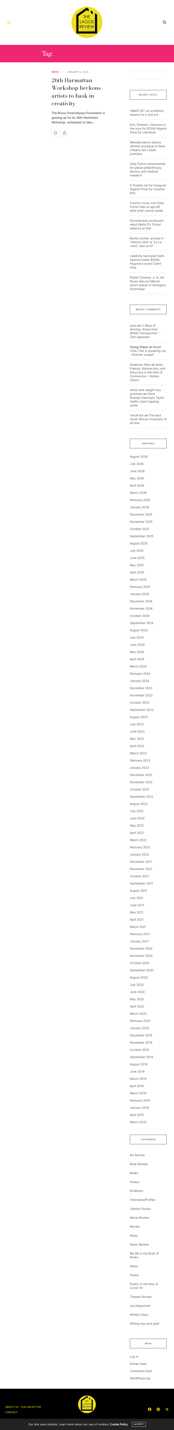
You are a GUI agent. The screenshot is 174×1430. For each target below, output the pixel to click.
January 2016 (139, 1107)
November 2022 (141, 782)
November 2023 (141, 695)
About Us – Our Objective (23, 1407)
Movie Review (139, 1217)
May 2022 (137, 825)
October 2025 (139, 529)
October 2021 (139, 876)
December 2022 (141, 775)
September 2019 (141, 1057)
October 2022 (139, 789)
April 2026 (137, 485)
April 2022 (137, 832)
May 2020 (137, 999)
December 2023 (141, 688)
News (55, 72)
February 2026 (140, 500)
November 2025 (141, 521)
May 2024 (137, 652)
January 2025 (139, 594)
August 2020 (139, 977)
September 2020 (141, 970)
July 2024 (137, 637)
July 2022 (136, 811)
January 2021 (139, 941)
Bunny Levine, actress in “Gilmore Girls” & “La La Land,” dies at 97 (147, 242)
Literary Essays (140, 1208)
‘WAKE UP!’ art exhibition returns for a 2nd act (147, 112)
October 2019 (139, 1049)
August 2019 (138, 1064)
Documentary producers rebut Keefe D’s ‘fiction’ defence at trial (147, 224)
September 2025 (141, 536)
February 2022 (140, 847)
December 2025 (141, 514)
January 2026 (139, 507)
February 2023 (140, 760)
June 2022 (137, 818)
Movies (135, 1226)
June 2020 (137, 992)
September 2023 (141, 709)
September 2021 (141, 883)
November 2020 (141, 955)
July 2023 (137, 724)
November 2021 (141, 869)
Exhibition (136, 1191)
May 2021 (136, 912)
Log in (134, 1356)
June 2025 (137, 558)
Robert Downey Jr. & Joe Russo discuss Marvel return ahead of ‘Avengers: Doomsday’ (148, 283)
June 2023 (137, 731)
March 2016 (138, 1093)
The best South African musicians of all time (148, 419)
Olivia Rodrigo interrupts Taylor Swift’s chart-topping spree (147, 399)
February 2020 (140, 1021)
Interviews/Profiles (142, 1199)
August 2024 (139, 630)
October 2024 (139, 615)
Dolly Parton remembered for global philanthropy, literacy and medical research (147, 169)
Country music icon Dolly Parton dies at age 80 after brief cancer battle (147, 206)
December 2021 (141, 861)
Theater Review (141, 1297)
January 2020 (139, 1028)
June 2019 (137, 1071)
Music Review (139, 1244)
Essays (134, 1182)
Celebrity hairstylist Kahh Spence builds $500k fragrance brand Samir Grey (147, 261)
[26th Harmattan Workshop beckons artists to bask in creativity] (56, 133)
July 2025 (137, 550)
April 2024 (137, 659)
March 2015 (138, 1122)
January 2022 (139, 854)
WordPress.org (140, 1378)
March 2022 (138, 840)
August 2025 (139, 543)
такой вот (137, 415)
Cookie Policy (119, 1424)
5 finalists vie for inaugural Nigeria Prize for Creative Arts (148, 189)
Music (134, 1235)
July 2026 (137, 464)
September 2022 (141, 796)
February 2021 (140, 934)
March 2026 (138, 492)
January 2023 (139, 767)
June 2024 (137, 644)
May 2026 (137, 478)
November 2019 (141, 1042)
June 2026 (137, 471)
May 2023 (137, 738)
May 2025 (137, 565)
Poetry (134, 1275)
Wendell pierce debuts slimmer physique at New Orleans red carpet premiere (147, 148)
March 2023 (138, 753)
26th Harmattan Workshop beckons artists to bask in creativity (76, 91)
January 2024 (139, 681)
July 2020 (137, 984)
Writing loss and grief (144, 1323)
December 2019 (141, 1035)
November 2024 (141, 608)
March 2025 (138, 579)
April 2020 (137, 1006)
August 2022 (138, 804)
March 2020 (138, 1013)
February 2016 (140, 1100)
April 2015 (137, 1115)
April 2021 (137, 919)
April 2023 (137, 746)
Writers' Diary (139, 1314)
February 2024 (140, 673)
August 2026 (139, 456)
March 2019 (138, 1078)
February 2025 (140, 587)
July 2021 (136, 898)
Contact (11, 1412)
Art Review (137, 1155)
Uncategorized (140, 1305)
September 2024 (141, 623)
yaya (133, 325)
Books (134, 1173)
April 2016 (137, 1086)
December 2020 (141, 948)
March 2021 (138, 927)
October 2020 (139, 963)
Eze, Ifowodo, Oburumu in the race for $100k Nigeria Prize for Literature (148, 128)
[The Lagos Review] (87, 22)
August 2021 (138, 890)
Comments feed (141, 1371)
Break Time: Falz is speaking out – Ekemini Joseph (148, 350)
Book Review (139, 1164)
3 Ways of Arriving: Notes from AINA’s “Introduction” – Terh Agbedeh (145, 331)
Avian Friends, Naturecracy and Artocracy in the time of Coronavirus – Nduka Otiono (147, 372)
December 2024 (141, 601)
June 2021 (137, 905)
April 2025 (137, 572)
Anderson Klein (140, 364)
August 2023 (139, 717)
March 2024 (138, 666)
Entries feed (138, 1364)
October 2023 (139, 702)
